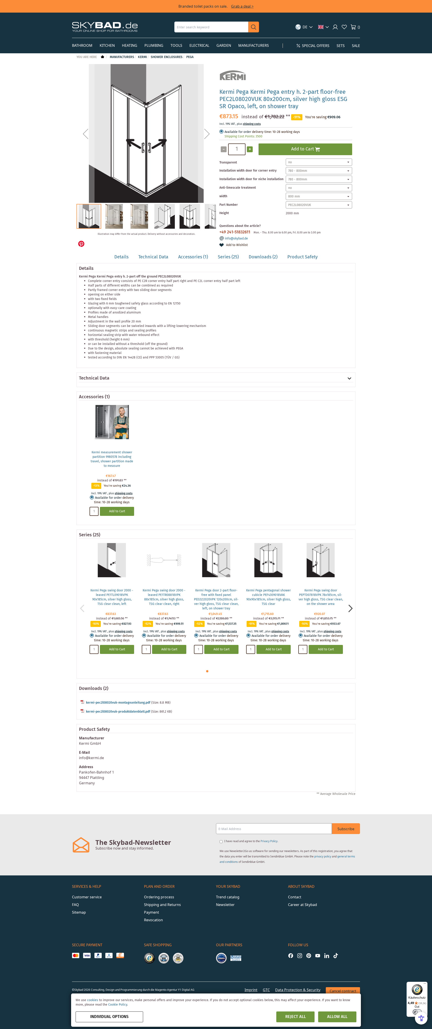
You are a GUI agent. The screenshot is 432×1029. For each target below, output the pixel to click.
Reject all (295, 1017)
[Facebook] (290, 955)
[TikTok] (335, 955)
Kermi (142, 57)
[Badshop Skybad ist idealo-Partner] (221, 958)
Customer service (87, 897)
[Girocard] (109, 955)
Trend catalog (227, 897)
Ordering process (159, 897)
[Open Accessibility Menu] (421, 1018)
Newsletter (225, 904)
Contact (294, 897)
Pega (190, 57)
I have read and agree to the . (251, 841)
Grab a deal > (242, 6)
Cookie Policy (117, 1004)
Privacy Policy (269, 841)
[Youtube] (317, 955)
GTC (266, 989)
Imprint (251, 989)
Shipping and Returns (162, 904)
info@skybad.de (236, 238)
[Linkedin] (326, 955)
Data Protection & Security (297, 989)
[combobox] (211, 27)
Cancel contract (343, 991)
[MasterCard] (75, 955)
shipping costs (252, 124)
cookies (92, 1000)
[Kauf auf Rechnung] (120, 955)
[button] (304, 27)
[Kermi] (232, 82)
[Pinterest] (308, 955)
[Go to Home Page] (102, 57)
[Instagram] (299, 955)
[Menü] (425, 984)
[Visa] (86, 955)
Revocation (153, 919)
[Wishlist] (344, 27)
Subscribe (346, 828)
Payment (151, 912)
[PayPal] (98, 955)
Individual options (109, 1017)
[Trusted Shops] (149, 958)
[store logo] (105, 27)
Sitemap (79, 912)
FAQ (75, 904)
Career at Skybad (302, 904)
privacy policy (322, 856)
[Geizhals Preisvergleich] (235, 958)
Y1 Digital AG (186, 990)
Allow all (337, 1017)
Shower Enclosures (166, 57)
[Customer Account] (335, 27)
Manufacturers (122, 57)
